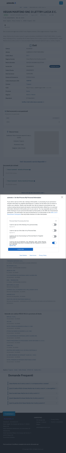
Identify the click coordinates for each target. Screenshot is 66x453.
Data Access (33, 255)
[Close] (62, 197)
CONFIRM (20, 249)
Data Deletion (23, 255)
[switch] (54, 224)
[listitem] (33, 221)
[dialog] (33, 226)
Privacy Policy (42, 255)
